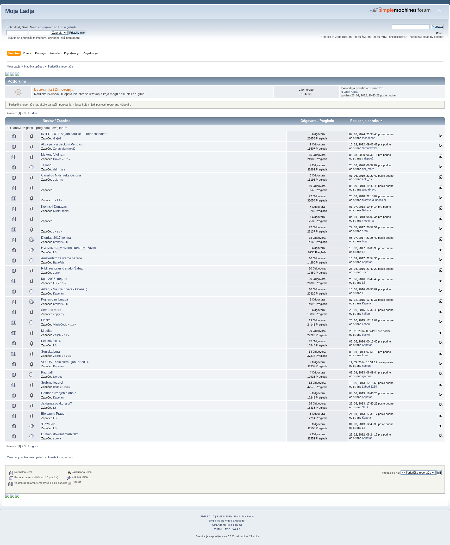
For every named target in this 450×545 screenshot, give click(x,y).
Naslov (48, 121)
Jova (365, 272)
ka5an (366, 313)
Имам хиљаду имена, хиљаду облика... (69, 248)
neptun (366, 365)
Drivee (57, 159)
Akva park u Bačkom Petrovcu (62, 144)
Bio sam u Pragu (53, 413)
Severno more (51, 310)
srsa (365, 230)
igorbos (58, 376)
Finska (46, 320)
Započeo (64, 121)
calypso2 (367, 158)
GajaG (57, 138)
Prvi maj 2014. (51, 341)
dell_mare (59, 169)
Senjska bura (50, 351)
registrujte (70, 27)
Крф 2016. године (54, 279)
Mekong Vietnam (53, 154)
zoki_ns (58, 179)
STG (365, 407)
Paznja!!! (47, 372)
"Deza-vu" (48, 424)
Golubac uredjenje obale (58, 393)
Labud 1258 (369, 386)
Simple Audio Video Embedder (227, 520)
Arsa (365, 355)
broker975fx (60, 241)
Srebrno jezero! (52, 382)
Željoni (57, 334)
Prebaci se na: (391, 472)
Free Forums (234, 524)
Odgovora (308, 121)
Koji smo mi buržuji (54, 299)
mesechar (368, 137)
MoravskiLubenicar (374, 199)
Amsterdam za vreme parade (61, 258)
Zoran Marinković (64, 148)
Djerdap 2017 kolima (56, 238)
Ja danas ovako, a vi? (56, 403)
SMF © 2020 (224, 516)
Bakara (366, 210)
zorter (57, 272)
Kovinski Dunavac (54, 207)
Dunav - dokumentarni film (59, 434)
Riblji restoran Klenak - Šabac (62, 268)
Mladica (46, 331)
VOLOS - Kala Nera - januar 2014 (65, 362)
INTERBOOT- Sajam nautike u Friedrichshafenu (74, 134)
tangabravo (369, 189)
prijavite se (50, 27)
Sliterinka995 (370, 148)
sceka (57, 438)
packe (366, 334)
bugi (364, 241)
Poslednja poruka (365, 121)
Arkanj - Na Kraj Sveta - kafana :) (64, 289)
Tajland (46, 165)
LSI (55, 252)
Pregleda (327, 121)
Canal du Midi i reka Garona (61, 175)
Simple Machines (243, 516)
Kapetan (367, 262)
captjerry (58, 314)
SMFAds (217, 524)
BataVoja (58, 262)
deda (56, 386)
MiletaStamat (61, 210)
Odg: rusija (351, 91)
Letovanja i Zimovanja (53, 89)
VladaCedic (60, 324)
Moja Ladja (19, 11)
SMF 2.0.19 (207, 516)
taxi (381, 88)
